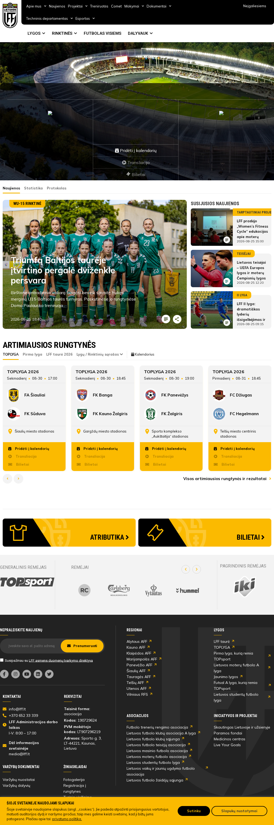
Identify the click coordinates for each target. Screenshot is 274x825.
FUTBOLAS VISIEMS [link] (102, 33)
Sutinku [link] (194, 811)
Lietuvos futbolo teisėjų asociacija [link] (156, 744)
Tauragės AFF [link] (139, 676)
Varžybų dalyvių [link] (16, 785)
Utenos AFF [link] (137, 688)
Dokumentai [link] (156, 6)
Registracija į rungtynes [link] (74, 788)
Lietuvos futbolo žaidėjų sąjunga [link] (155, 780)
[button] (185, 569)
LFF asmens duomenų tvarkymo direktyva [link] (61, 660)
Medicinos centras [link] (229, 739)
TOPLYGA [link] (222, 647)
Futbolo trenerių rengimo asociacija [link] (157, 727)
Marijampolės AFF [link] (142, 659)
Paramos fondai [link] (228, 733)
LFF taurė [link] (222, 641)
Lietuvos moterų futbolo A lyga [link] (236, 668)
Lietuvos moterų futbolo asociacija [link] (157, 756)
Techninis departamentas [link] (47, 18)
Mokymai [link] (131, 6)
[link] (10, 15)
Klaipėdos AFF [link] (139, 653)
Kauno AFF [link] (136, 647)
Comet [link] (116, 6)
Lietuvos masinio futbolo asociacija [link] (157, 750)
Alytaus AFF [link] (137, 641)
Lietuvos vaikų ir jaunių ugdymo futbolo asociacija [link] (161, 771)
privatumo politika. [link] (67, 819)
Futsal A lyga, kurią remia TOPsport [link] (235, 685)
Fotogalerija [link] (74, 779)
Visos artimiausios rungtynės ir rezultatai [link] (225, 478)
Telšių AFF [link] (135, 682)
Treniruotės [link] (99, 6)
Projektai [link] (75, 6)
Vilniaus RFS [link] (137, 694)
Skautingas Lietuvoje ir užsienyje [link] (242, 727)
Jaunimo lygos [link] (226, 676)
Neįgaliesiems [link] (254, 6)
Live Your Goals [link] (227, 744)
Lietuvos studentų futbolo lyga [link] (236, 697)
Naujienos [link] (57, 6)
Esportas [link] (82, 18)
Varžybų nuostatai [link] (19, 779)
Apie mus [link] (33, 6)
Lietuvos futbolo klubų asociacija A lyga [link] (161, 733)
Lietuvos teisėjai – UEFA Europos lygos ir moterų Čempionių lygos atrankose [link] (251, 272)
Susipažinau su (49, 660)
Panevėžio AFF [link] (139, 665)
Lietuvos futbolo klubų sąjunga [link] (153, 739)
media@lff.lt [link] (19, 754)
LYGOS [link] (34, 33)
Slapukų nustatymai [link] (239, 811)
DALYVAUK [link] (138, 33)
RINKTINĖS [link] (62, 33)
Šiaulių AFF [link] (136, 670)
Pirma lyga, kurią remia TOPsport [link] (233, 656)
